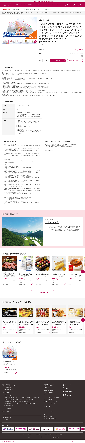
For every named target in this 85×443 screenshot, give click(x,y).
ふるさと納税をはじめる (53, 4)
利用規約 (38, 434)
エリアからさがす (7, 387)
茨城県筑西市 (55, 332)
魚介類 (10, 397)
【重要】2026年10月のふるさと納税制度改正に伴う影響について (37, 9)
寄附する (58, 60)
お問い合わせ (68, 391)
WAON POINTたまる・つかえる (50, 401)
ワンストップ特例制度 (48, 411)
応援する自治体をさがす (21, 4)
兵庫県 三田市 (44, 20)
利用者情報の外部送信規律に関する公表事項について (55, 434)
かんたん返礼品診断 (48, 399)
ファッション (26, 401)
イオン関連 (5, 419)
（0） (48, 45)
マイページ (68, 385)
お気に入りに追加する (75, 60)
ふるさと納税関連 (7, 417)
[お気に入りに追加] (80, 222)
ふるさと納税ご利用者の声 (49, 403)
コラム (4, 414)
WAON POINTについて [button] (82, 56)
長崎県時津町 (71, 332)
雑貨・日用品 (8, 401)
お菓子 (16, 399)
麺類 (21, 399)
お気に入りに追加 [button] (16, 284)
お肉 (6, 397)
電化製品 (15, 401)
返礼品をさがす (31, 4)
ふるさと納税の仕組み (48, 392)
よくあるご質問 (47, 406)
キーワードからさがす (8, 389)
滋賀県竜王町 (5, 332)
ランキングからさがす (8, 405)
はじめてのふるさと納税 (49, 390)
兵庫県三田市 (5, 284)
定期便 (29, 403)
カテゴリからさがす (7, 395)
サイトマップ (21, 434)
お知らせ (67, 388)
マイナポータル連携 (48, 416)
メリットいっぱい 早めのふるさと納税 (52, 397)
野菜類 (28, 397)
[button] (35, 41)
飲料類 (10, 399)
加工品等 (26, 399)
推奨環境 (30, 434)
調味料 (32, 399)
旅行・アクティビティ (9, 403)
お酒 (6, 399)
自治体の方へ (68, 395)
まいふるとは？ (47, 394)
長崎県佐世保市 (22, 332)
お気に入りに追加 (80, 222)
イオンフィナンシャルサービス (50, 437)
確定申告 (46, 414)
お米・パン (17, 397)
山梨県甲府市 (38, 332)
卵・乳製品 (35, 397)
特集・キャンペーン (41, 4)
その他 (34, 403)
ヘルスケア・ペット (21, 403)
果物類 (23, 397)
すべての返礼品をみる (42, 292)
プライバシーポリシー (33, 437)
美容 (20, 401)
